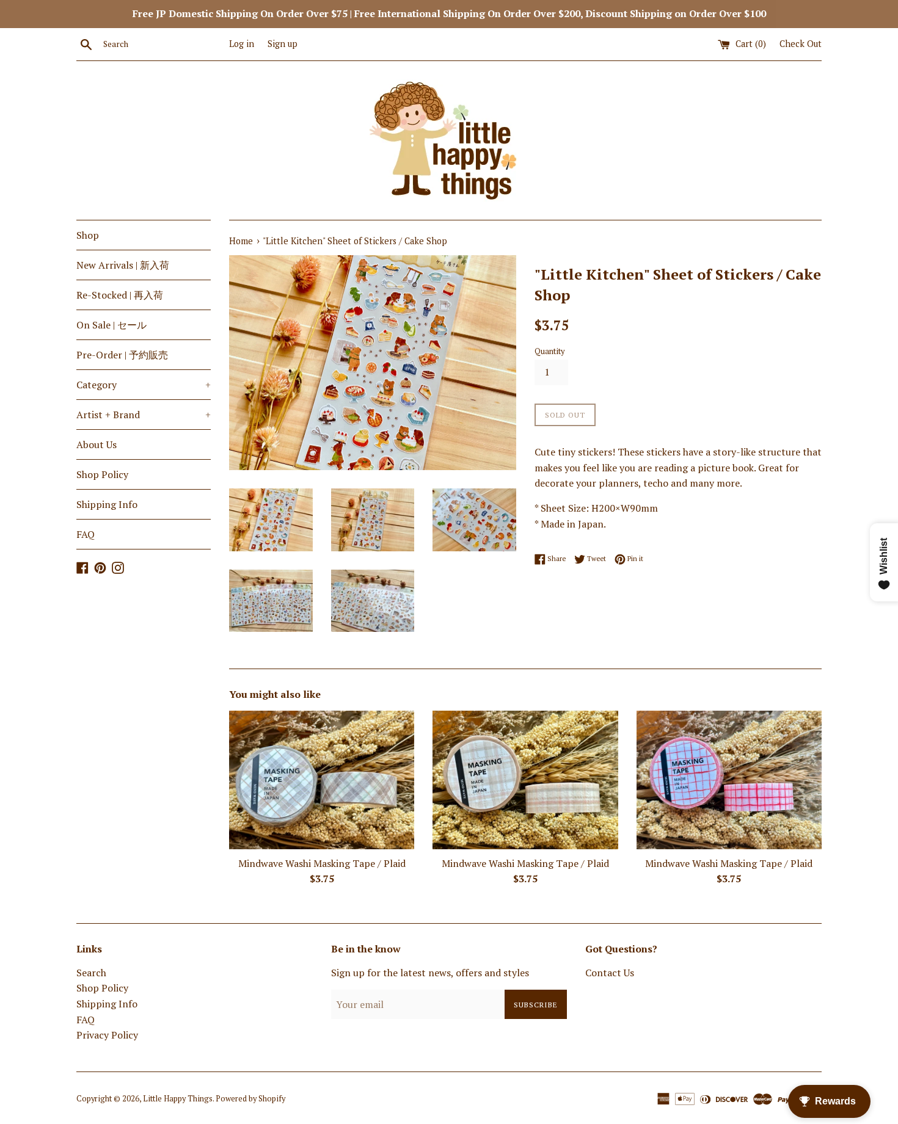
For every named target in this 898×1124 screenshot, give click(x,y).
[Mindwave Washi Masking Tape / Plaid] (321, 780)
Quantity (549, 351)
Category (143, 384)
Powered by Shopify (250, 1098)
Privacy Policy (107, 1035)
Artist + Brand (143, 414)
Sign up (283, 43)
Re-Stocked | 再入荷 (119, 295)
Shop (87, 235)
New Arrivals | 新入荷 (122, 265)
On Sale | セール (111, 325)
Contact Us (609, 972)
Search (91, 972)
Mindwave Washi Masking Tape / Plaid (322, 862)
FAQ (85, 534)
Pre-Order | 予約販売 (122, 354)
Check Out (800, 43)
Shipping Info (106, 504)
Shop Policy (102, 474)
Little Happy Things (178, 1098)
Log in (241, 43)
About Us (96, 444)
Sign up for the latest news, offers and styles (430, 972)
